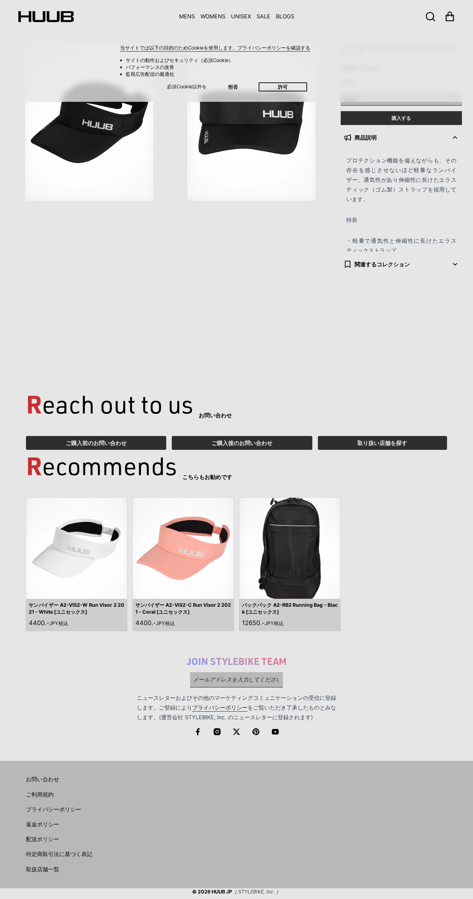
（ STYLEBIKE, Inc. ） (256, 891)
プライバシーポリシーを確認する (274, 48)
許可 (283, 87)
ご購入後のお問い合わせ (242, 442)
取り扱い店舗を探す (382, 442)
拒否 (233, 87)
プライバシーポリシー (220, 707)
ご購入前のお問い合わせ (96, 442)
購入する (401, 118)
